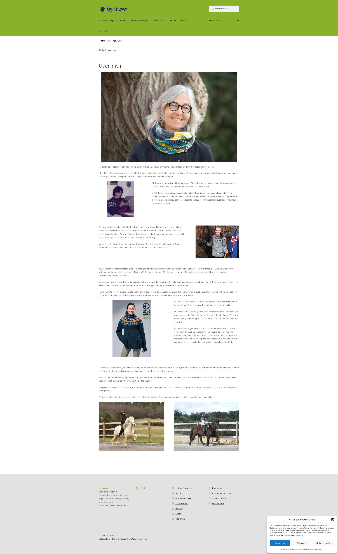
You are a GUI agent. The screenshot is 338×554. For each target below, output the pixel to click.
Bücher (123, 20)
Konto (184, 20)
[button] (332, 519)
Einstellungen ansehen (323, 543)
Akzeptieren (280, 543)
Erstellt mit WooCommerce (133, 538)
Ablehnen (301, 543)
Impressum (319, 549)
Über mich (103, 30)
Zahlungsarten (219, 498)
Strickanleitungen (107, 20)
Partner (173, 20)
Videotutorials (158, 20)
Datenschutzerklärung (289, 549)
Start (104, 50)
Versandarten (218, 503)
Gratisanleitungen (139, 20)
